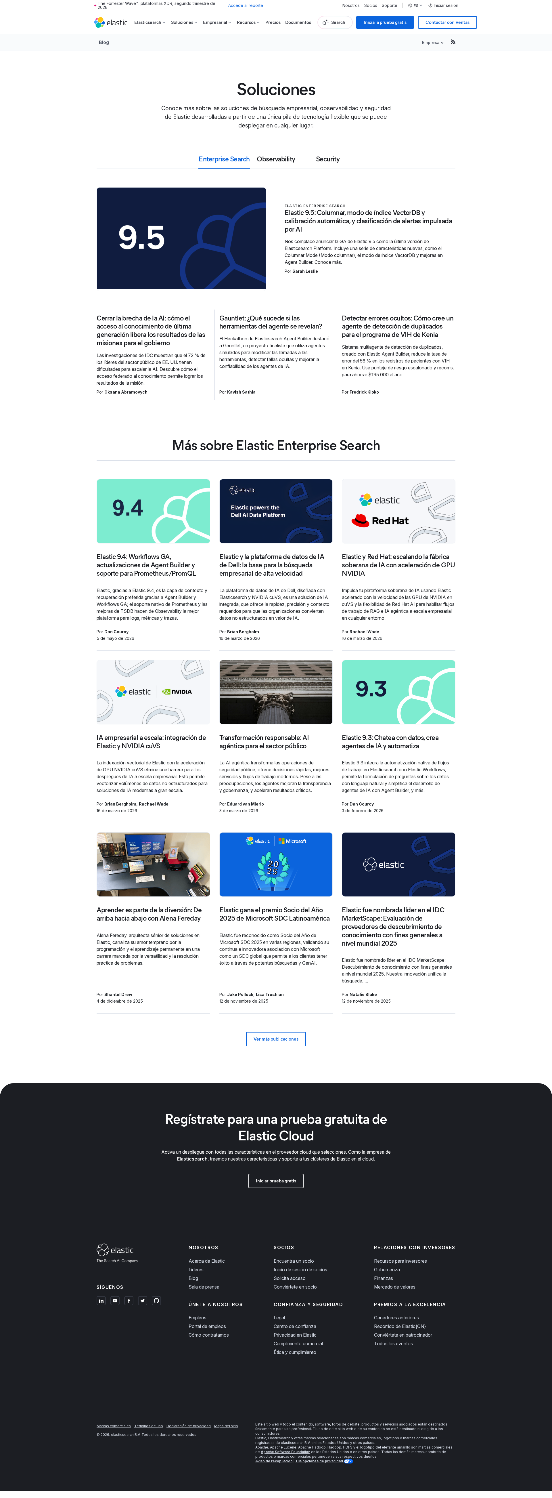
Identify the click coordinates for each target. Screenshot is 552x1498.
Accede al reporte (245, 5)
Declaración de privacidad (188, 1426)
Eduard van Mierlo (245, 804)
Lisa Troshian (270, 994)
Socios (370, 5)
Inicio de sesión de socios (300, 1269)
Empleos (197, 1317)
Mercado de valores (394, 1287)
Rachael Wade (364, 631)
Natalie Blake (363, 994)
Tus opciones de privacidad (319, 1461)
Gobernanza (387, 1269)
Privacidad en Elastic (295, 1335)
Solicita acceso (290, 1278)
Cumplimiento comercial (298, 1343)
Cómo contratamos (209, 1335)
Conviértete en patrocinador (403, 1335)
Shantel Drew (118, 994)
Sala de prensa (204, 1287)
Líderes (196, 1269)
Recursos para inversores (400, 1261)
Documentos (298, 22)
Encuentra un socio (294, 1261)
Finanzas (383, 1278)
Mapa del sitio (226, 1426)
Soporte (389, 5)
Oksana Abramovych (125, 392)
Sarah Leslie (305, 271)
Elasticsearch (192, 1159)
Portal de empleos (207, 1326)
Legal (279, 1317)
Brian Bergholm (243, 631)
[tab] (224, 162)
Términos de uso (148, 1426)
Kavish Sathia (241, 392)
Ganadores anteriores (396, 1317)
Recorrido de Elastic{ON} (400, 1326)
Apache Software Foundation (285, 1452)
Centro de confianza (295, 1326)
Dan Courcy (116, 631)
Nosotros (351, 5)
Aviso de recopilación (273, 1461)
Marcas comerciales (114, 1426)
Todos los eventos (393, 1343)
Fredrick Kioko (364, 392)
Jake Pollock (240, 994)
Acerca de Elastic (207, 1261)
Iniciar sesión (446, 5)
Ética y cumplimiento (295, 1352)
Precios (273, 22)
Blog (104, 42)
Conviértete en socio (295, 1287)
